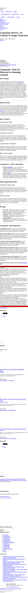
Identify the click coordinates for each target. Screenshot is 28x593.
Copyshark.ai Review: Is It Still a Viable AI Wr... (13, 429)
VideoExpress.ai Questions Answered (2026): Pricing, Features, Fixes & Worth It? (15, 570)
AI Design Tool (6, 538)
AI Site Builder (6, 545)
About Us (3, 17)
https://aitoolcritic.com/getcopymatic (8, 64)
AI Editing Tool (6, 540)
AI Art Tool (5, 534)
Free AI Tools (8, 11)
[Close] (1, 590)
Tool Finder (6, 496)
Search (2, 530)
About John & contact (6, 481)
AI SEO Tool (6, 543)
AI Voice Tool (6, 547)
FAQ (22, 14)
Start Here (2, 588)
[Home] (2, 6)
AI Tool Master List (5, 14)
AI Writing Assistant (7, 549)
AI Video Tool (6, 546)
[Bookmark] (0, 367)
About (16, 588)
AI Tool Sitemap (10, 17)
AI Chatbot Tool (6, 537)
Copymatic (19, 81)
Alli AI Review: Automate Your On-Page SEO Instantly (12, 479)
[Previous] (1, 592)
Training (15, 11)
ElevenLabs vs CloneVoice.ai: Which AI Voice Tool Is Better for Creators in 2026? (15, 578)
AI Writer (2, 372)
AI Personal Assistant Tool (9, 542)
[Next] (3, 592)
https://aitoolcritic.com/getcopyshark (8, 438)
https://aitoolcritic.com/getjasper (7, 380)
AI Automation (6, 536)
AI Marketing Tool (7, 541)
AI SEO (1, 402)
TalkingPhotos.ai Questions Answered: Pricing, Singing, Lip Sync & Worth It (13, 557)
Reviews (12, 588)
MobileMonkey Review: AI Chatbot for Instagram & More (13, 480)
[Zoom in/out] (11, 590)
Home (2, 11)
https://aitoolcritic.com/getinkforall (7, 410)
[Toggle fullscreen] (7, 590)
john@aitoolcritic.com (7, 497)
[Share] (4, 590)
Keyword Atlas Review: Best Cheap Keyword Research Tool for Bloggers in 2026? (13, 562)
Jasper (8, 173)
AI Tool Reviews (15, 14)
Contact (18, 17)
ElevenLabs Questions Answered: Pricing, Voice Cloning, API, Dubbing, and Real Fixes (14, 575)
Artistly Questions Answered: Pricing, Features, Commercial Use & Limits (13, 567)
